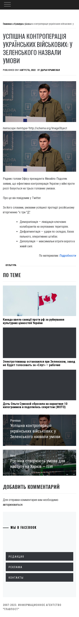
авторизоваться (12, 504)
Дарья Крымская (50, 70)
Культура (11, 265)
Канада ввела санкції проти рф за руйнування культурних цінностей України (33, 321)
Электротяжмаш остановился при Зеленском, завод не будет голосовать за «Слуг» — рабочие (39, 363)
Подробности (67, 255)
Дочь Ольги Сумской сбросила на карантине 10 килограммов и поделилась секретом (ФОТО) (35, 405)
